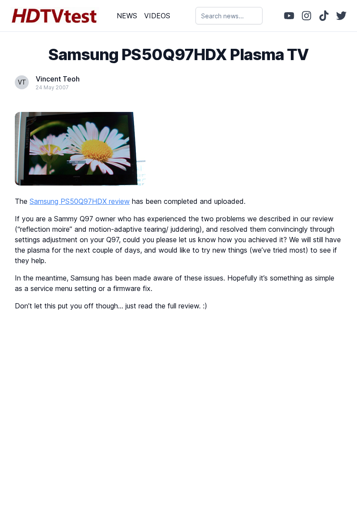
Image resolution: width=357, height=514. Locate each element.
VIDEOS (157, 15)
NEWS (127, 15)
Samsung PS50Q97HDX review (80, 201)
